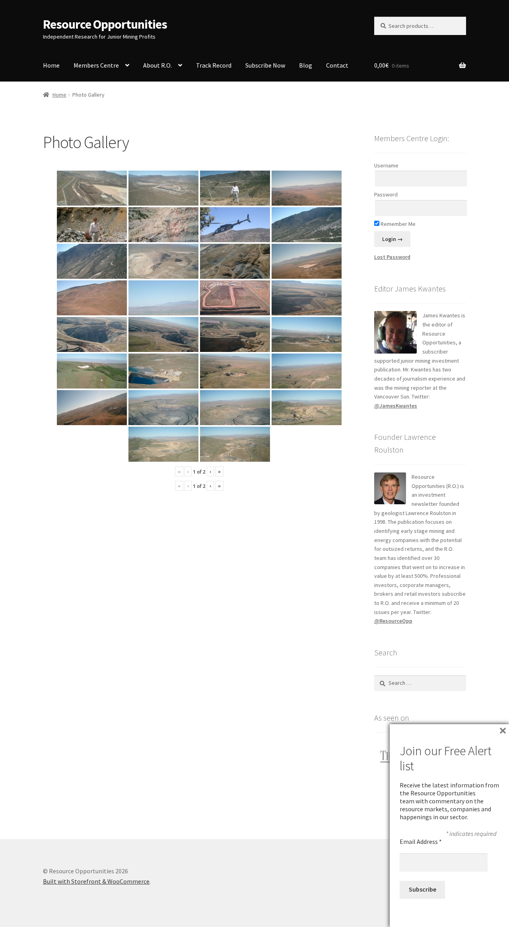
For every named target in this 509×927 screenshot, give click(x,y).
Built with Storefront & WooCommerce (96, 881)
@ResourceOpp (393, 620)
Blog (305, 65)
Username (386, 165)
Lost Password (392, 256)
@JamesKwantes (395, 405)
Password (386, 194)
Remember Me (397, 223)
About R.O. (157, 65)
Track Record (213, 65)
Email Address (421, 841)
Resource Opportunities (105, 24)
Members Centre (96, 65)
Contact (337, 65)
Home (51, 65)
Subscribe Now (265, 65)
